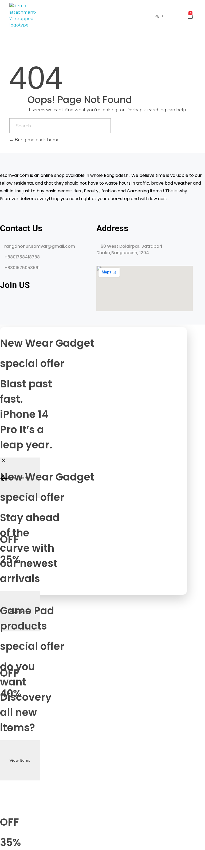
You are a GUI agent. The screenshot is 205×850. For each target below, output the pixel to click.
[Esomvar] (23, 15)
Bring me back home (37, 139)
